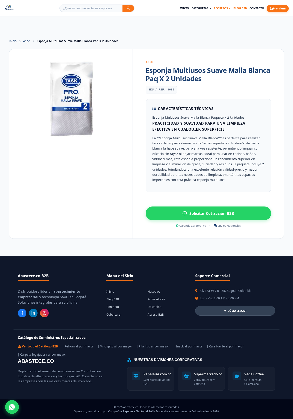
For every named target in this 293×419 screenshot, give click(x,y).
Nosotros (154, 291)
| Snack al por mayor (187, 346)
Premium (279, 8)
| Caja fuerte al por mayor (225, 346)
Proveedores (156, 299)
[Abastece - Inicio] (9, 8)
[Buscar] (128, 8)
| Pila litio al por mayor (152, 346)
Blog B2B (240, 8)
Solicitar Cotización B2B (211, 213)
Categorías (200, 8)
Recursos (221, 8)
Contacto (256, 8)
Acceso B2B (156, 314)
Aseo (27, 41)
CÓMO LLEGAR (237, 311)
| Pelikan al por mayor (78, 346)
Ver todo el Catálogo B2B (39, 346)
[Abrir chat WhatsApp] (12, 407)
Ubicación (154, 307)
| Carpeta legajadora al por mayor (42, 354)
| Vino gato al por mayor (115, 346)
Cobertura (113, 314)
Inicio (184, 8)
